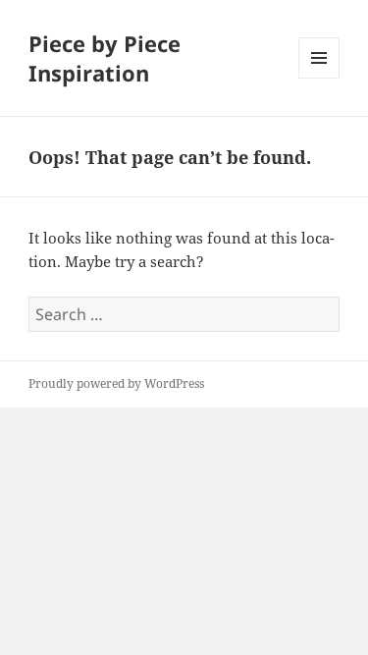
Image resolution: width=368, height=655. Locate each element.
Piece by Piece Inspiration (104, 57)
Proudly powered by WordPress (116, 383)
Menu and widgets (319, 78)
